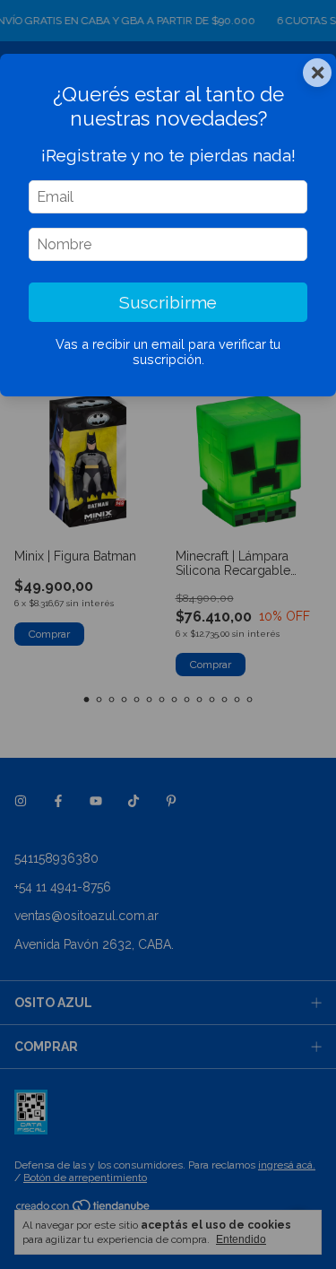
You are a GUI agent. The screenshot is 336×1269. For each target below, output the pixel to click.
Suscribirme (168, 302)
